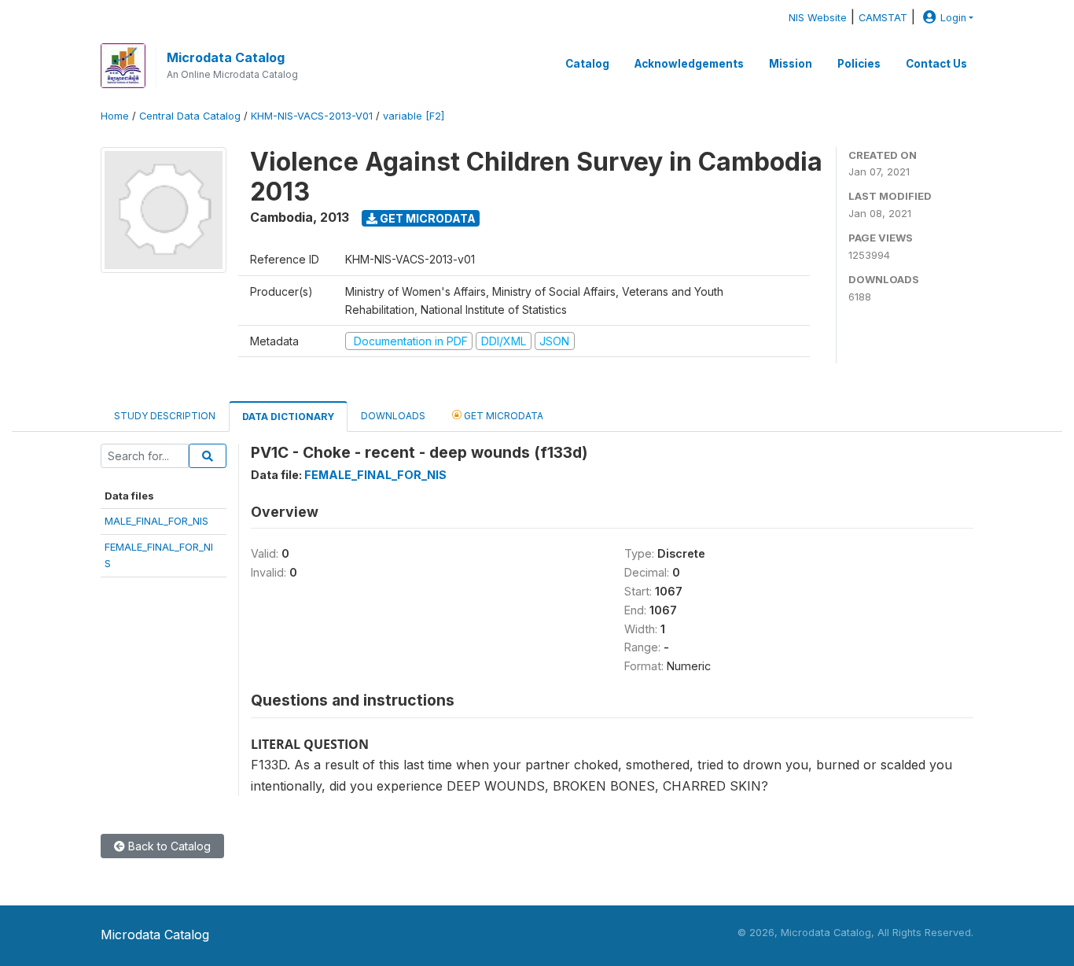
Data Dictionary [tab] (288, 416)
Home (115, 116)
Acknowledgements (689, 63)
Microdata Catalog (226, 57)
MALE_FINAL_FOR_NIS (156, 520)
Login (953, 18)
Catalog (587, 63)
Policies (859, 63)
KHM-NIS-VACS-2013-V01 (312, 116)
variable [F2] (413, 116)
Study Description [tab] (164, 416)
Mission (790, 63)
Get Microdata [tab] (502, 416)
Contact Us (936, 63)
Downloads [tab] (393, 416)
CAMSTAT (883, 18)
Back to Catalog (168, 846)
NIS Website (818, 18)
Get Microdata (426, 218)
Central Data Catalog (190, 116)
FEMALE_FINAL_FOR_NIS (375, 474)
